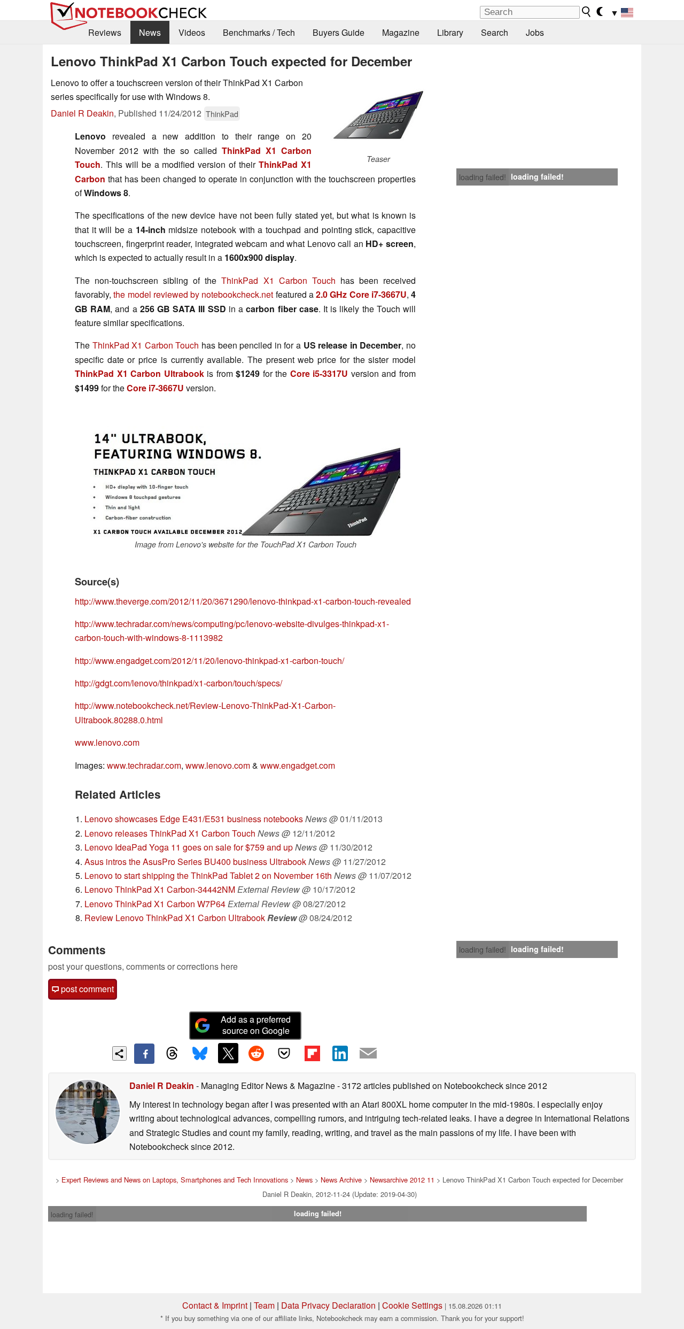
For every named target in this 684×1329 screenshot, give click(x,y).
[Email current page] (368, 1054)
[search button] (587, 11)
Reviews (104, 32)
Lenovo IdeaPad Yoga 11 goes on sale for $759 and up (188, 847)
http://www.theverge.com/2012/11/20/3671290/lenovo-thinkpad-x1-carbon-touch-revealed (243, 601)
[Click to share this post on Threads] (172, 1054)
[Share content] (119, 1053)
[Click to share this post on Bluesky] (200, 1054)
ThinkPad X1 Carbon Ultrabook (139, 373)
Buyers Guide (338, 32)
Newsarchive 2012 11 (402, 1180)
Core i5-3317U (319, 373)
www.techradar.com (144, 765)
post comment (86, 989)
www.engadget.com (297, 765)
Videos (191, 32)
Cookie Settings (412, 1305)
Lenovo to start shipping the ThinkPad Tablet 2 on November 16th (208, 875)
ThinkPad (222, 113)
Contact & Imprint (214, 1305)
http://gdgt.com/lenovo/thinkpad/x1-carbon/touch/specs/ (178, 683)
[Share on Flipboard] (312, 1053)
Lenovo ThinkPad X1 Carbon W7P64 (155, 904)
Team (264, 1305)
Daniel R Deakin (82, 113)
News (150, 32)
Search (494, 32)
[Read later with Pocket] (284, 1053)
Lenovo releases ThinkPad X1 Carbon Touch (169, 833)
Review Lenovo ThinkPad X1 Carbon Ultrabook (174, 917)
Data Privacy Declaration (328, 1305)
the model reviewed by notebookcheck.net (193, 294)
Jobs (535, 32)
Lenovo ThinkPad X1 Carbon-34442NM (159, 889)
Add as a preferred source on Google (256, 1025)
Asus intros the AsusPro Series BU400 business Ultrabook (195, 861)
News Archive (341, 1180)
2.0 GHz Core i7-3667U (361, 294)
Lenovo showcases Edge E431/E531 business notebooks (193, 819)
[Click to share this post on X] (228, 1053)
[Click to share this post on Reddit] (256, 1053)
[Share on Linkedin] (340, 1053)
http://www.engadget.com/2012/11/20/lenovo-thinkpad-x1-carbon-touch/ (209, 660)
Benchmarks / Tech (259, 32)
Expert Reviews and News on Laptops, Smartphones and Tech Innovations (174, 1180)
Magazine (400, 32)
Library (450, 32)
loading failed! (482, 177)
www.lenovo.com (107, 742)
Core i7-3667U (155, 388)
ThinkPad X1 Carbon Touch (278, 280)
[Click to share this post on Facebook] (144, 1054)
